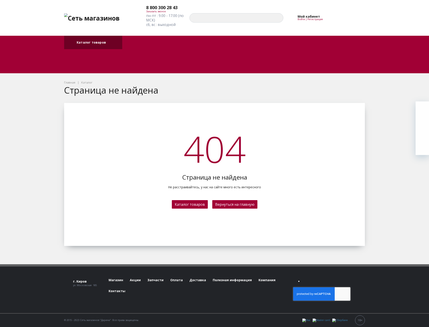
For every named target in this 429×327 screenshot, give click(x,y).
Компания (129, 61)
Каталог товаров (91, 42)
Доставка (129, 47)
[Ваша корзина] (357, 17)
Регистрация (315, 19)
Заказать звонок (156, 11)
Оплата (128, 38)
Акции (126, 43)
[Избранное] (337, 17)
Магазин (128, 52)
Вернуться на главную (234, 204)
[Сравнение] (347, 17)
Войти (301, 19)
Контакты (129, 66)
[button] (165, 7)
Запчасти (129, 57)
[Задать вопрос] (422, 148)
